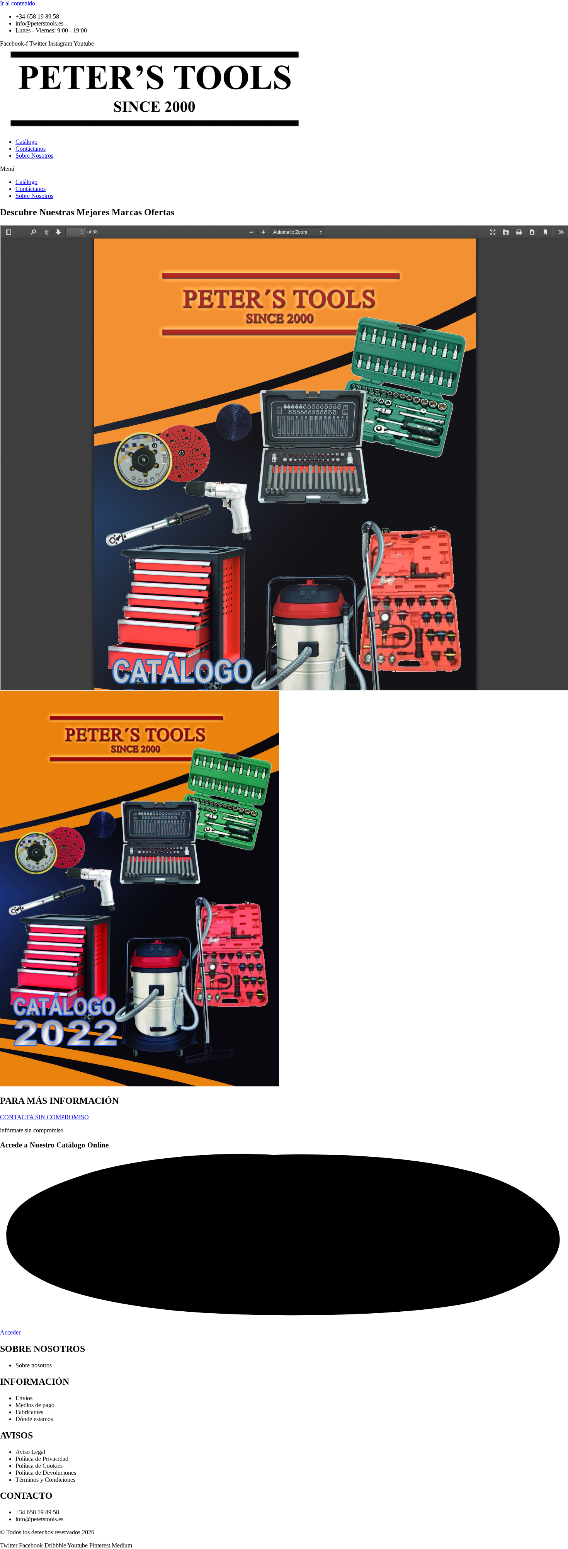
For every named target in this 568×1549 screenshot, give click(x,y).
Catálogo (26, 141)
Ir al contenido (17, 3)
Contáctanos (30, 148)
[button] (284, 168)
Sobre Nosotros (34, 155)
